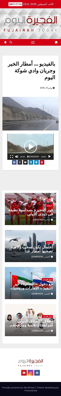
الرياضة (49, 205)
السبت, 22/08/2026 (40, 256)
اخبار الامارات (47, 280)
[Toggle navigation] (32, 42)
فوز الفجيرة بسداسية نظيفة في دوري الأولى (30, 211)
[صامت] (16, 156)
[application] (30, 147)
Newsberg (50, 387)
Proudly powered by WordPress (18, 387)
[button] (10, 42)
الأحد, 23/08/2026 (41, 219)
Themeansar (30, 390)
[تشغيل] (49, 156)
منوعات (49, 243)
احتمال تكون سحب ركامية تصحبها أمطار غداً (32, 248)
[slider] (33, 156)
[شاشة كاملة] (11, 156)
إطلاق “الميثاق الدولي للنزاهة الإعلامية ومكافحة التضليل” (33, 325)
